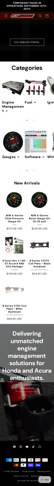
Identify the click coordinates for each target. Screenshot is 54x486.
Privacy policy (28, 471)
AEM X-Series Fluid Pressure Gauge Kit (14, 218)
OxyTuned (15, 471)
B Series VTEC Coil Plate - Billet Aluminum (14, 308)
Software (33, 157)
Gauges (9, 157)
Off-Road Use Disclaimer (28, 481)
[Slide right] (33, 120)
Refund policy (37, 476)
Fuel (28, 102)
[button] (6, 16)
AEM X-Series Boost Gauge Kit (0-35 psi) (39, 218)
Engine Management (13, 106)
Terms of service (21, 476)
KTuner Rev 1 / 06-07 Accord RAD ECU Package (15, 263)
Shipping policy (44, 471)
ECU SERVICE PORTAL (27, 42)
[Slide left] (20, 120)
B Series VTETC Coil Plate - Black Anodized (39, 263)
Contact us (27, 388)
